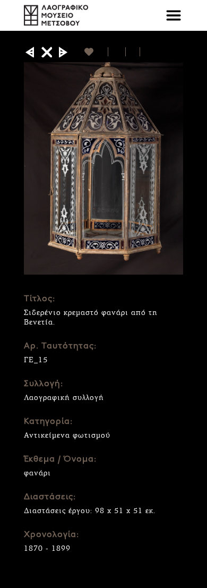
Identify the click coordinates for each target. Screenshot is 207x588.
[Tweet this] (133, 51)
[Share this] (117, 51)
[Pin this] (144, 51)
